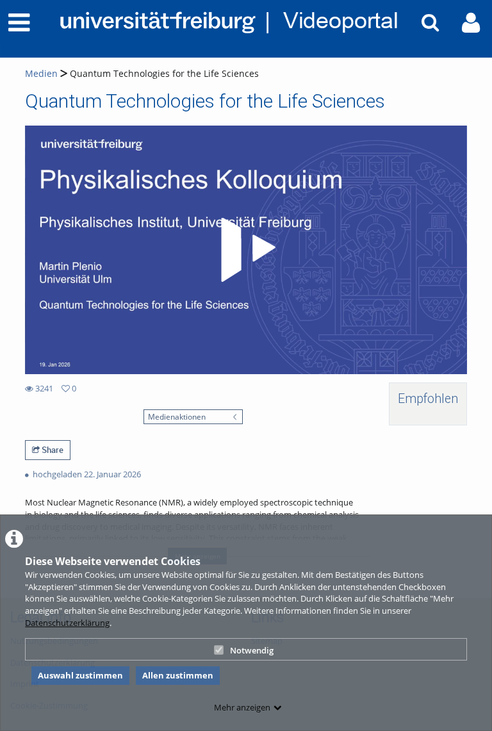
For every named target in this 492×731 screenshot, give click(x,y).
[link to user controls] (471, 22)
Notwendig (252, 650)
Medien (41, 73)
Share (51, 450)
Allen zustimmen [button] (177, 675)
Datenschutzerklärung (67, 622)
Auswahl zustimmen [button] (80, 675)
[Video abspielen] (246, 250)
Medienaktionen (177, 416)
